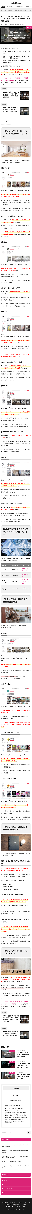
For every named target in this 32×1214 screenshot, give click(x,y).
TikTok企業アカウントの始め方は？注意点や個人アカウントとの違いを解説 (15, 1145)
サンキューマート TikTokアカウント (25, 581)
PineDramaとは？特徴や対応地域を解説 (11, 1162)
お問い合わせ (9, 1206)
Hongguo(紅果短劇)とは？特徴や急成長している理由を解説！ (15, 1166)
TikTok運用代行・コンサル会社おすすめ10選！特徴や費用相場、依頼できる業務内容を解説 (11, 95)
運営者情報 (5, 1202)
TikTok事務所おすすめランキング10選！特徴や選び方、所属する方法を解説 (11, 109)
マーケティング (10, 6)
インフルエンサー (20, 6)
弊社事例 (8, 1204)
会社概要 (23, 1204)
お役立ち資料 (16, 1204)
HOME (4, 10)
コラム (27, 6)
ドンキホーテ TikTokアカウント (25, 589)
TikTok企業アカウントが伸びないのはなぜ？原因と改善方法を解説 (15, 1151)
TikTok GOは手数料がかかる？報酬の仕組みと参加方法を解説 (24, 1054)
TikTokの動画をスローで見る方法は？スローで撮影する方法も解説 (24, 1065)
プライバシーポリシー (20, 1206)
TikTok (3, 6)
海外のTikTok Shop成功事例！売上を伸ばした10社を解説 (24, 1076)
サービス (12, 1202)
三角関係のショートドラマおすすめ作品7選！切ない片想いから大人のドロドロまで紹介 (15, 1157)
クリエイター (19, 1202)
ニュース (27, 1202)
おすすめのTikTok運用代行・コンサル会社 (16, 78)
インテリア (22, 24)
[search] (29, 1132)
